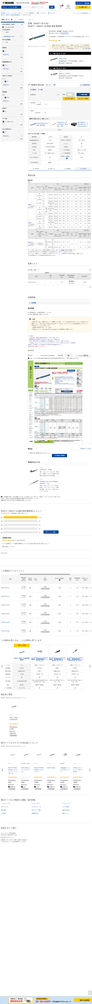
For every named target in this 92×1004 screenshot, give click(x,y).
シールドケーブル (5, 803)
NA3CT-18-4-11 (5, 587)
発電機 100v (35, 813)
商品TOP (30, 355)
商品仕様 (37, 168)
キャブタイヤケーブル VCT (49, 329)
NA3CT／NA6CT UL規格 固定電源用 (10, 15)
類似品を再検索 (61, 455)
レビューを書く (52, 532)
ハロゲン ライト (66, 803)
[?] (67, 158)
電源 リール (65, 813)
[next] (90, 666)
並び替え (76, 276)
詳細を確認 (87, 48)
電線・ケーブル (41, 13)
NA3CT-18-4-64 (5, 613)
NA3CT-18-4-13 (5, 605)
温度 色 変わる (66, 810)
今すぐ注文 (70, 98)
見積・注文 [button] (84, 7)
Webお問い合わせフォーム (7, 837)
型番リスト (52, 168)
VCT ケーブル (4, 806)
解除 (21, 57)
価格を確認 (84, 94)
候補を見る (6, 54)
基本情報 (33, 303)
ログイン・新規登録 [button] (84, 3)
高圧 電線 (3, 810)
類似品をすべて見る (86, 448)
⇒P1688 (62, 250)
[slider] (48, 355)
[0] (60, 6)
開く (69, 355)
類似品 (34, 89)
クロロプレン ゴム (36, 806)
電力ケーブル (51, 13)
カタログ (84, 168)
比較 (41, 89)
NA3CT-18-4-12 (5, 596)
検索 (52, 7)
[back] (2, 666)
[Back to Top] (90, 993)
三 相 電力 (3, 813)
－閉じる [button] (59, 129)
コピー (49, 84)
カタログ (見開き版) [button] (83, 355)
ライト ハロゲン (36, 803)
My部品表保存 (86, 85)
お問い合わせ (68, 8)
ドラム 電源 (65, 806)
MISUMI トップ (5, 13)
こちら (49, 327)
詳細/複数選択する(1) (8, 36)
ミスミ (29, 19)
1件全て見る (4, 553)
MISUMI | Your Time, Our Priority (10, 2)
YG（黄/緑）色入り (9, 121)
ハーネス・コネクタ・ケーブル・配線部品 (23, 13)
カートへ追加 (84, 98)
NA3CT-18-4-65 (5, 622)
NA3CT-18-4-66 (5, 631)
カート (60, 8)
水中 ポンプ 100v (36, 810)
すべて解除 (20, 19)
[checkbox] (13, 32)
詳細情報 (68, 168)
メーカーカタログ (47, 496)
